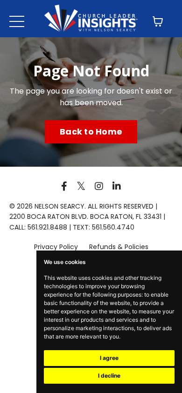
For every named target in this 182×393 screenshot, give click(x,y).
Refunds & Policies (118, 246)
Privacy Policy (57, 246)
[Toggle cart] (157, 21)
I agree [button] (109, 357)
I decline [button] (109, 375)
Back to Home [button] (91, 131)
